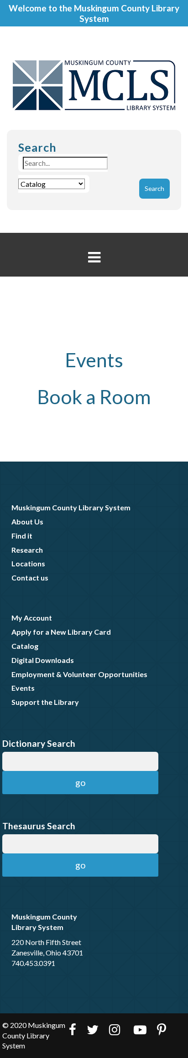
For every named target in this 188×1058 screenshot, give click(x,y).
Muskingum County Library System (71, 507)
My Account (31, 617)
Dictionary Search (38, 743)
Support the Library (45, 702)
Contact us (29, 577)
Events (94, 359)
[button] (94, 257)
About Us (27, 521)
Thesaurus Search (38, 826)
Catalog (24, 646)
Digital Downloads (42, 660)
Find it (21, 535)
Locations (28, 563)
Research (27, 549)
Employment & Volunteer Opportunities (79, 674)
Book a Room (94, 396)
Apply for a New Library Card (61, 631)
